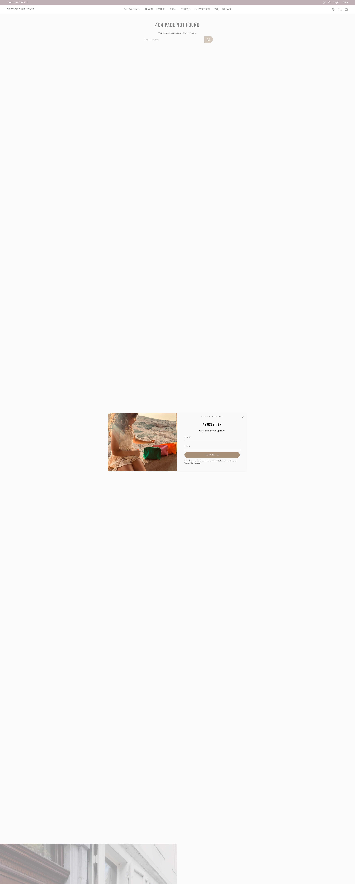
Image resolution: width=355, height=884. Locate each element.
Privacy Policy (229, 461)
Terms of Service (190, 463)
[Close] (242, 417)
